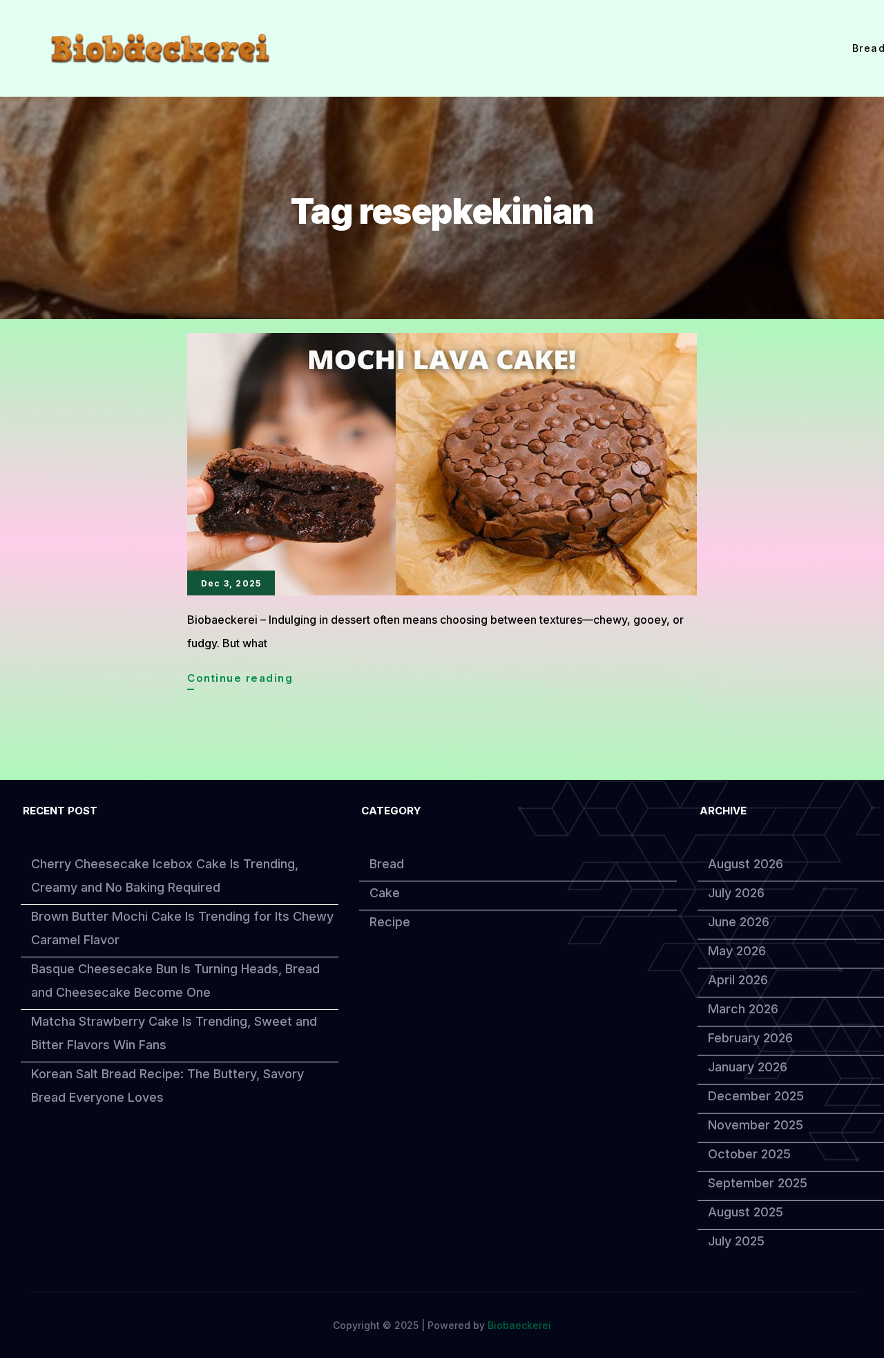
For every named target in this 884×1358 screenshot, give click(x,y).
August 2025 (745, 1212)
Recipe (389, 922)
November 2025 (755, 1125)
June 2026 (738, 922)
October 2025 (749, 1154)
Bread (386, 864)
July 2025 (736, 1241)
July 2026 (736, 893)
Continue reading (240, 680)
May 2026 (737, 951)
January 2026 (747, 1067)
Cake (384, 893)
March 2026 (743, 1009)
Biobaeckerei (519, 1325)
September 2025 (757, 1183)
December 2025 (756, 1096)
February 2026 (750, 1038)
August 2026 (745, 864)
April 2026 (738, 980)
